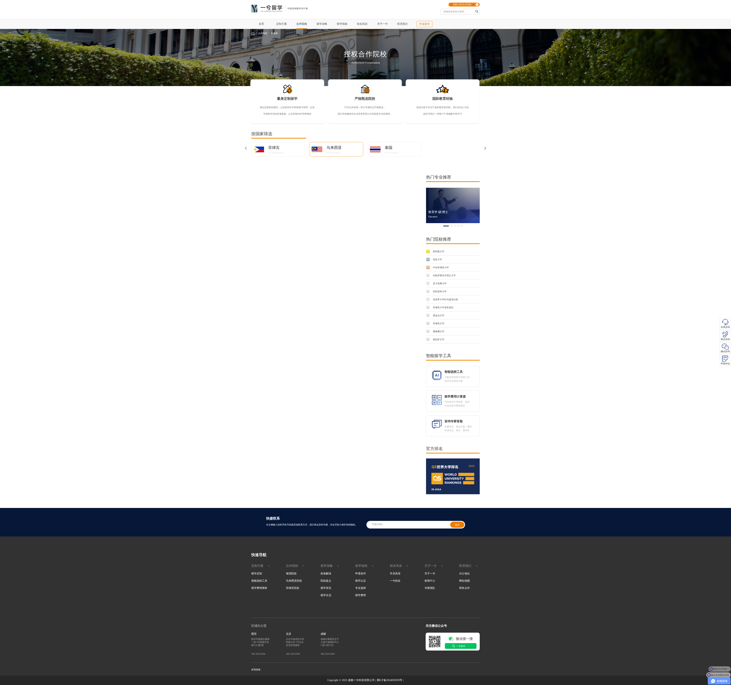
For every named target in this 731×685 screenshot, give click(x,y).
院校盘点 (326, 580)
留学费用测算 (259, 588)
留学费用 (360, 595)
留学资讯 (326, 588)
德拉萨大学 (435, 339)
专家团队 (430, 588)
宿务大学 (434, 259)
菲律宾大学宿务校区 (440, 307)
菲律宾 (274, 33)
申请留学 (424, 24)
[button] (246, 148)
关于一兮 (382, 23)
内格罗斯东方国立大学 (441, 275)
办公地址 (464, 573)
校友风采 (362, 23)
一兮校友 (395, 580)
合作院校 (262, 33)
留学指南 (342, 23)
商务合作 (464, 588)
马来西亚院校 (294, 580)
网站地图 (464, 580)
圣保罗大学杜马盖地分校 (442, 299)
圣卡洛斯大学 (437, 283)
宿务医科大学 (437, 291)
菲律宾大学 (435, 323)
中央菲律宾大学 (438, 267)
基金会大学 (435, 315)
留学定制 (256, 573)
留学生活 (326, 595)
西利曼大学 (435, 251)
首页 (261, 23)
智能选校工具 (259, 580)
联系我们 (402, 23)
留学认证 (360, 580)
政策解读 (326, 573)
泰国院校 (291, 573)
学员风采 (395, 573)
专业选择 (360, 588)
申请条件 (360, 573)
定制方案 (281, 23)
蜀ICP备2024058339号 (389, 680)
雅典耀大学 (435, 331)
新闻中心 (430, 580)
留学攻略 (322, 23)
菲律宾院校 (292, 588)
